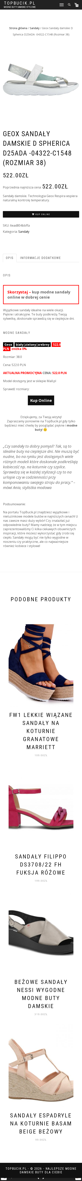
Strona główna (18, 28)
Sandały (34, 28)
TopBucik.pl (20, 3)
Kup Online (42, 214)
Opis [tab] (10, 258)
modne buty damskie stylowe (20, 7)
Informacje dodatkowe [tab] (40, 258)
